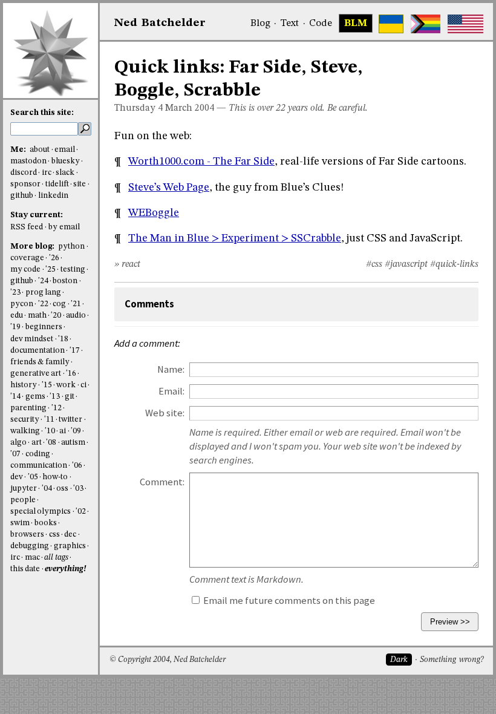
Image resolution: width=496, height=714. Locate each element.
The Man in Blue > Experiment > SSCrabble (234, 238)
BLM (355, 23)
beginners (43, 327)
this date (25, 569)
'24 (43, 281)
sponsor (25, 184)
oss (62, 489)
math (37, 315)
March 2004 (189, 108)
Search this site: (42, 113)
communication (38, 466)
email (64, 150)
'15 (47, 385)
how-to (55, 477)
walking (25, 431)
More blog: (33, 247)
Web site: (164, 413)
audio (76, 315)
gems (35, 397)
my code (25, 269)
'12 (56, 408)
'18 (63, 339)
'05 (33, 477)
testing (72, 269)
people (23, 500)
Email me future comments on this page (288, 600)
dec (70, 535)
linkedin (53, 196)
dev (16, 477)
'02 (81, 512)
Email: (171, 391)
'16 (71, 374)
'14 (15, 397)
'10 (50, 431)
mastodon (28, 161)
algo (18, 443)
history (23, 385)
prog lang (43, 292)
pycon (21, 304)
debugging (29, 546)
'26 (54, 258)
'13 (55, 397)
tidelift (57, 184)
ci (83, 385)
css (54, 535)
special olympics (40, 512)
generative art (35, 374)
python (71, 247)
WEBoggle (153, 213)
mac (32, 558)
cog (59, 304)
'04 (47, 489)
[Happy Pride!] (425, 24)
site (79, 184)
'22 (43, 304)
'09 (76, 431)
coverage (27, 258)
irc (46, 173)
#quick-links (454, 264)
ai (62, 431)
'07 (15, 454)
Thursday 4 (138, 108)
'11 (49, 420)
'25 (50, 269)
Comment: (162, 482)
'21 (76, 304)
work (66, 385)
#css (374, 264)
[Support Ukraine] (391, 24)
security (24, 420)
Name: (170, 369)
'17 (75, 351)
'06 (77, 466)
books (45, 523)
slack (65, 173)
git (69, 397)
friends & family (40, 362)
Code (320, 23)
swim (20, 523)
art (36, 443)
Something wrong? (451, 660)
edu (16, 315)
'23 (15, 292)
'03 (78, 489)
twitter (70, 420)
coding (37, 454)
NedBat (160, 23)
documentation (37, 351)
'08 (51, 443)
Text (289, 23)
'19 (15, 327)
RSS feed (26, 227)
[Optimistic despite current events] (465, 24)
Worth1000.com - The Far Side (201, 161)
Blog (260, 23)
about (40, 150)
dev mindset (31, 339)
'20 (56, 315)
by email (64, 227)
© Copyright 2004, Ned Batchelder (167, 660)
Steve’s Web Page (168, 187)
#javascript (406, 264)
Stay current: (36, 215)
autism (73, 443)
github (21, 196)
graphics (70, 546)
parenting (28, 408)
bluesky (65, 161)
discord (23, 173)
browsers (27, 535)
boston (65, 281)
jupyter (23, 489)
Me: (19, 150)
